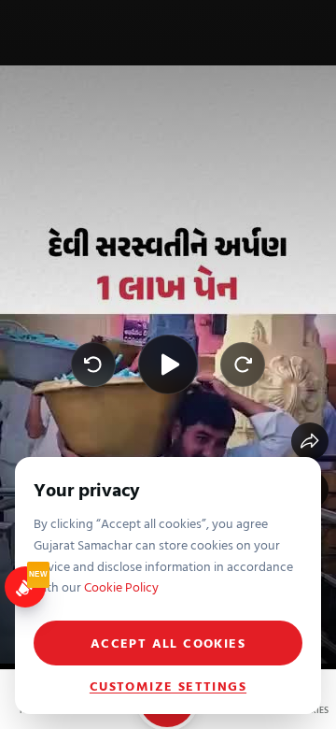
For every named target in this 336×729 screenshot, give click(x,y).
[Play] (168, 364)
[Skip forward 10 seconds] (242, 364)
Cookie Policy (121, 586)
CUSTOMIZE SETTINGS (168, 686)
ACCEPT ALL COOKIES (168, 642)
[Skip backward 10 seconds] (93, 364)
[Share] (310, 441)
